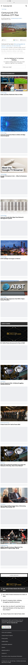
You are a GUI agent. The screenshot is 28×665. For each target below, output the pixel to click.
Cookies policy (5, 641)
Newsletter (24, 40)
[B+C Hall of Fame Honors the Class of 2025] (14, 585)
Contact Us (4, 653)
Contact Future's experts (7, 635)
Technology (4, 9)
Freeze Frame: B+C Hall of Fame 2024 (14, 614)
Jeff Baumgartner (6, 18)
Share (5, 40)
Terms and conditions (7, 632)
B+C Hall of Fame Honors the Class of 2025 (14, 589)
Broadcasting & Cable (16, 18)
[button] (2, 6)
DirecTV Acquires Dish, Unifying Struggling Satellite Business (12, 601)
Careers (3, 647)
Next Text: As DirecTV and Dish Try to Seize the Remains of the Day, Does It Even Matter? (14, 608)
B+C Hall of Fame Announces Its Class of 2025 (15, 595)
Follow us (16, 40)
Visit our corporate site (12, 622)
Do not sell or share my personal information (12, 656)
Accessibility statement (7, 644)
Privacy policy (5, 638)
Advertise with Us (6, 650)
